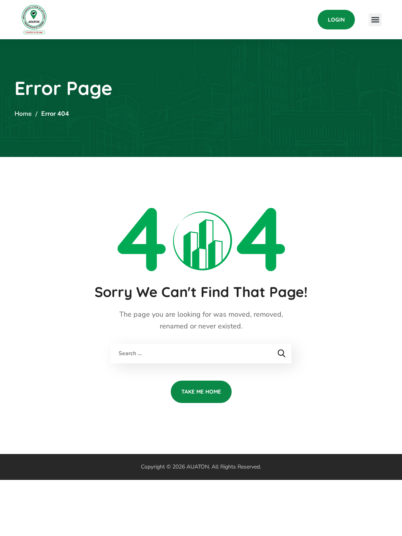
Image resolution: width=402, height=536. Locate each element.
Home (23, 113)
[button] (336, 19)
